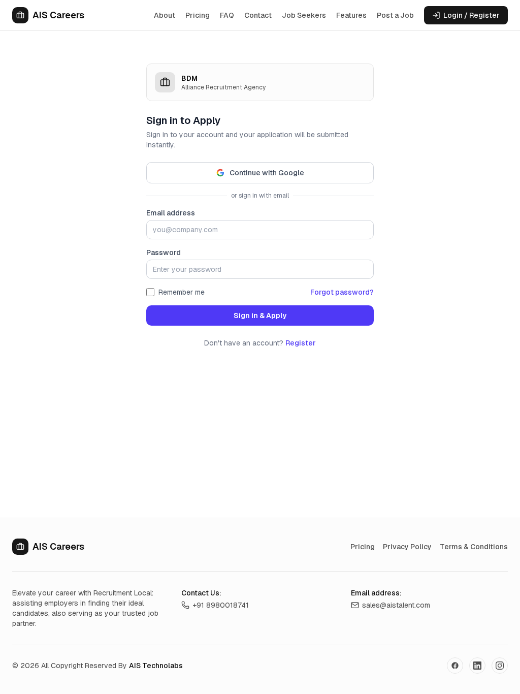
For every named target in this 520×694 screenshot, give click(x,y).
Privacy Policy (407, 546)
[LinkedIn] (477, 665)
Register (300, 343)
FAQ (227, 15)
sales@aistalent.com (396, 605)
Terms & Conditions (474, 546)
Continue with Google (267, 172)
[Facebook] (455, 665)
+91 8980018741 (220, 605)
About (164, 15)
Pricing (197, 15)
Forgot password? (342, 292)
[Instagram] (500, 665)
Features (351, 15)
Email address (170, 212)
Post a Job (395, 15)
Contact (258, 15)
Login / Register (471, 15)
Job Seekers (304, 15)
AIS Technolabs (156, 665)
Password (163, 252)
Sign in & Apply (260, 315)
